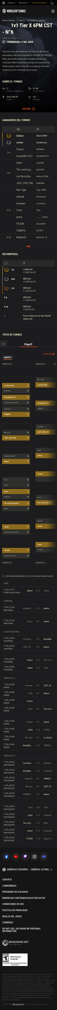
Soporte (7, 879)
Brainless (7, 391)
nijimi (6, 485)
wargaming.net (15, 943)
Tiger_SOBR (41, 190)
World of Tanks (14, 11)
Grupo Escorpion (10, 556)
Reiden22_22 (41, 237)
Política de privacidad (14, 910)
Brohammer (41, 197)
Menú (53, 11)
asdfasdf (7, 497)
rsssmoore (41, 203)
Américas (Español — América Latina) (28, 869)
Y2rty (19, 210)
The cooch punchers (24, 169)
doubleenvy (41, 142)
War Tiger (21, 189)
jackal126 (40, 169)
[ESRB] (15, 959)
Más (29, 246)
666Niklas (40, 149)
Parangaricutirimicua (11, 532)
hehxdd (20, 196)
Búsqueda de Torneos (36, 21)
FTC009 (20, 223)
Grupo (8, 357)
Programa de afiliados (15, 892)
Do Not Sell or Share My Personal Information (21, 930)
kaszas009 (40, 224)
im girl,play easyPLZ (11, 403)
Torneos (21, 21)
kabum (20, 135)
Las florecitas (23, 176)
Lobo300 (40, 163)
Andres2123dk (42, 176)
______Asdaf (42, 217)
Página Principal (8, 21)
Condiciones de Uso (13, 904)
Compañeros (9, 886)
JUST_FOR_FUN (24, 183)
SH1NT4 (39, 230)
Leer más (26, 109)
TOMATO (20, 230)
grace (19, 216)
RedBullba (40, 183)
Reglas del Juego (12, 916)
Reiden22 (21, 237)
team (5, 480)
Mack (6, 509)
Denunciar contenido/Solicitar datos (23, 898)
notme (19, 142)
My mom (7, 433)
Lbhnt (19, 162)
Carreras (7, 922)
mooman (20, 203)
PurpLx (20, 149)
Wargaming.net (18, 1004)
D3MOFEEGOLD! (9, 456)
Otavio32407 (41, 136)
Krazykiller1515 (24, 156)
